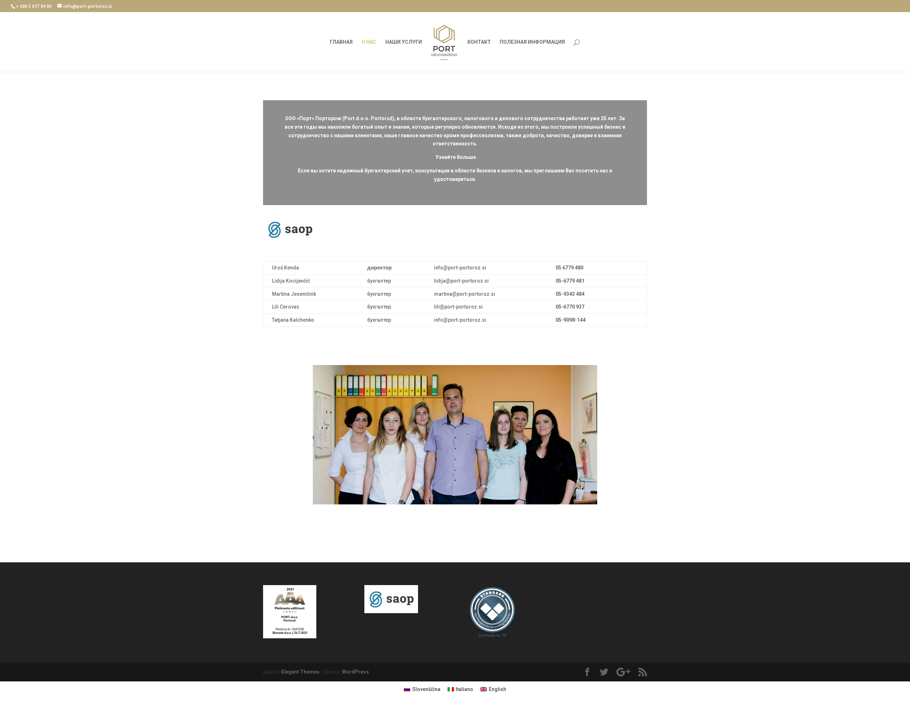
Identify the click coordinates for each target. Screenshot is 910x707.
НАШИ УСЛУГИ (403, 42)
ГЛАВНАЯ (341, 42)
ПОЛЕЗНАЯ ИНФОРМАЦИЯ (532, 42)
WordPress (355, 672)
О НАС (369, 42)
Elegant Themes (300, 672)
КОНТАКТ (479, 42)
